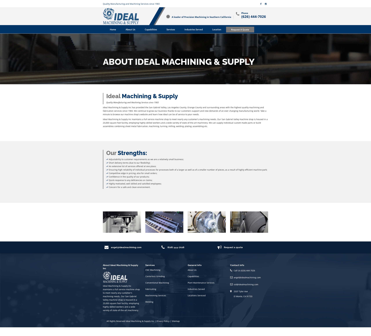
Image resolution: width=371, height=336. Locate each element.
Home (113, 29)
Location (216, 29)
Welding (149, 301)
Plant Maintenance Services (201, 282)
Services (171, 29)
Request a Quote (240, 29)
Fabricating (150, 289)
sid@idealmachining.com (246, 284)
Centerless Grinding (155, 276)
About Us (130, 29)
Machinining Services (155, 295)
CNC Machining (152, 270)
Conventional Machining (157, 282)
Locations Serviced (197, 295)
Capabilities (151, 29)
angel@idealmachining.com (126, 247)
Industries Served (193, 29)
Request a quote (233, 247)
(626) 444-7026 (253, 16)
